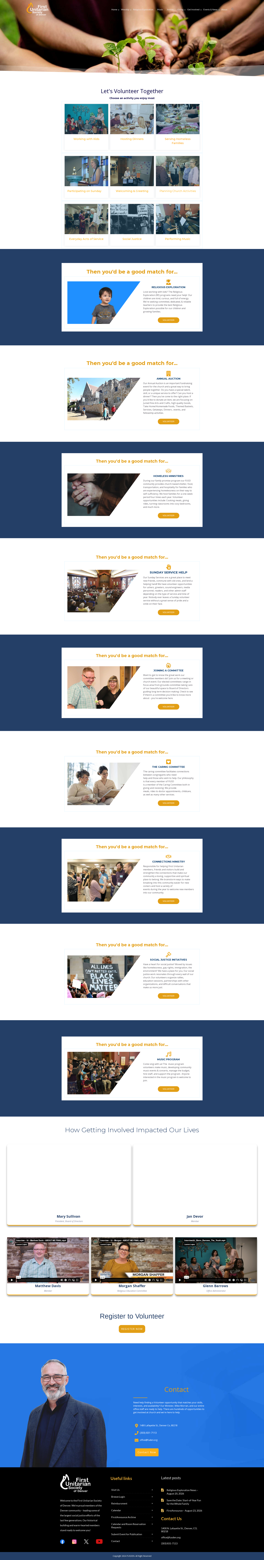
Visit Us (115, 1489)
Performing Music (177, 239)
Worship (125, 9)
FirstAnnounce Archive (123, 1517)
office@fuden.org (149, 1439)
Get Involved (193, 9)
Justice (170, 9)
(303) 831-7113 (148, 1432)
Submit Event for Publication (126, 1534)
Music (160, 9)
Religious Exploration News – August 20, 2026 (182, 1492)
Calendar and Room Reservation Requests (128, 1526)
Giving (180, 9)
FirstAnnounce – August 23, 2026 (184, 1510)
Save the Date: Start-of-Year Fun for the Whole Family (184, 1502)
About (224, 9)
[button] (232, 9)
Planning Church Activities (178, 191)
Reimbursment (119, 1503)
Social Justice (132, 239)
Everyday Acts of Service (86, 239)
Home (114, 9)
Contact (115, 1541)
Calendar (116, 1510)
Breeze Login (118, 1496)
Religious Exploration (143, 9)
